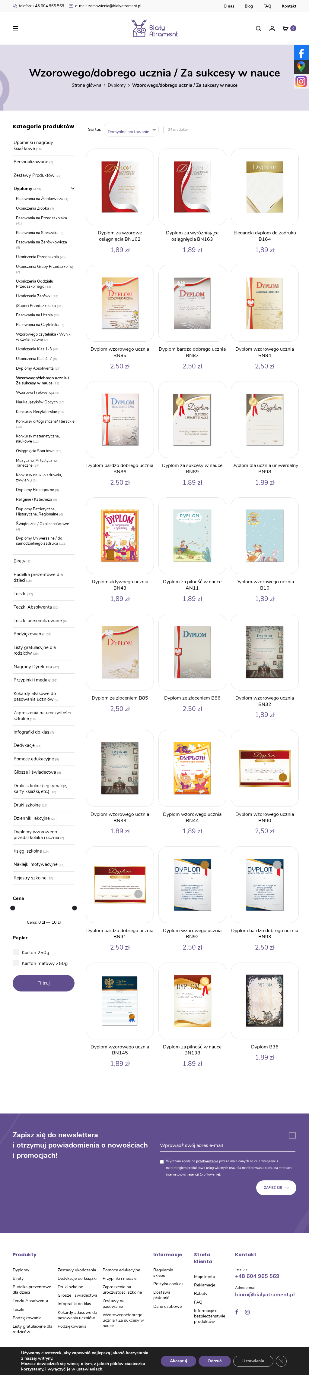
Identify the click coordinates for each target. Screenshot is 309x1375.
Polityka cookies (168, 1284)
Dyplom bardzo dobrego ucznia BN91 (119, 933)
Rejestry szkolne (30, 878)
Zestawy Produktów (34, 175)
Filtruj (43, 983)
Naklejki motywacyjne (36, 864)
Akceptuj (178, 1361)
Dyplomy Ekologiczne (35, 490)
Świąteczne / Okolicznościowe (42, 524)
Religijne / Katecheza (34, 499)
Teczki (20, 594)
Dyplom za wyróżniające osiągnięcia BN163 (192, 236)
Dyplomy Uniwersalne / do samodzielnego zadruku (39, 541)
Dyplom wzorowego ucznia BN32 (264, 701)
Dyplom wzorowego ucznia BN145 (120, 1050)
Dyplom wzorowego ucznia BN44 (192, 817)
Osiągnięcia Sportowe (35, 451)
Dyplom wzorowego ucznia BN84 (264, 352)
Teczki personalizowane (38, 621)
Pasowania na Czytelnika (37, 324)
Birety (19, 561)
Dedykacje (24, 745)
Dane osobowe (167, 1306)
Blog (249, 6)
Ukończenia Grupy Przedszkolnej (45, 266)
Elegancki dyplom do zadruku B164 (265, 236)
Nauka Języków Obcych (37, 402)
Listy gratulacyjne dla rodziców (35, 650)
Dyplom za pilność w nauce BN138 (192, 1050)
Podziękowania (29, 634)
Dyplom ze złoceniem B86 (192, 698)
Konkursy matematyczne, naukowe (38, 439)
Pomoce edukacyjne (34, 759)
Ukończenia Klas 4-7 (34, 359)
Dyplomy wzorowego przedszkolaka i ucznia (36, 835)
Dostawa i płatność (162, 1295)
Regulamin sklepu (163, 1272)
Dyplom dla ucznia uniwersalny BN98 (264, 468)
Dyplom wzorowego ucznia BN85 (120, 352)
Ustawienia (253, 1361)
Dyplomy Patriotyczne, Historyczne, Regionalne (37, 511)
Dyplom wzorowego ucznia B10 (264, 584)
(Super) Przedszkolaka (36, 306)
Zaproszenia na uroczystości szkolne (42, 716)
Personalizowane (31, 162)
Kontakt (289, 6)
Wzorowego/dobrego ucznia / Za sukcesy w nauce (42, 380)
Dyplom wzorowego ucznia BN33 (120, 817)
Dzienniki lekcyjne (32, 818)
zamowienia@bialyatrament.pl (108, 6)
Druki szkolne (27, 805)
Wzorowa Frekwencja (35, 392)
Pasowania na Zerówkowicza (41, 242)
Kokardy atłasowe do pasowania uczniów (35, 697)
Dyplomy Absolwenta (35, 368)
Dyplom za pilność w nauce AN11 (192, 584)
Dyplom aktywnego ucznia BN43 (120, 584)
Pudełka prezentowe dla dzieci (38, 578)
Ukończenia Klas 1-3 (34, 349)
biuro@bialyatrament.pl (265, 1294)
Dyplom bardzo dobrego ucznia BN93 (264, 933)
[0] (286, 28)
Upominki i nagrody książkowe (33, 145)
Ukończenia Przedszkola (37, 257)
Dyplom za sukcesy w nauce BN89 (192, 468)
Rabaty (200, 1293)
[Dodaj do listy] (146, 156)
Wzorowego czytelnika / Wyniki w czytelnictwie (44, 337)
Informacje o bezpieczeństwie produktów (209, 1316)
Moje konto (204, 1276)
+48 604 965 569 (41, 6)
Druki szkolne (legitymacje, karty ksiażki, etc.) (40, 789)
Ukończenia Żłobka (32, 208)
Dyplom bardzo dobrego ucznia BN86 (119, 468)
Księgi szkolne (28, 851)
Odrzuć (215, 1361)
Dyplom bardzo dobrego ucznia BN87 (192, 352)
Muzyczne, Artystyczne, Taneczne (37, 463)
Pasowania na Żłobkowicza (39, 199)
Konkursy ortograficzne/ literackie (45, 421)
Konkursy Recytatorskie (36, 412)
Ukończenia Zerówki (34, 296)
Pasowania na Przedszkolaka (41, 218)
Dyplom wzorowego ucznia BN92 (192, 933)
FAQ (267, 6)
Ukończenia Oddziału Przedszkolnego (34, 284)
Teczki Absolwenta (33, 607)
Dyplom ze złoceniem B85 (120, 698)
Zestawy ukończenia (77, 1270)
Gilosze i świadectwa (35, 772)
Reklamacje (204, 1285)
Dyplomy (117, 85)
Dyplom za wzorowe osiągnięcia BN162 (120, 236)
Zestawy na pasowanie (113, 1303)
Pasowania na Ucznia (34, 315)
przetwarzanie (207, 1161)
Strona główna (86, 85)
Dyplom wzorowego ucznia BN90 (264, 817)
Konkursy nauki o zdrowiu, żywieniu (39, 477)
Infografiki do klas (31, 732)
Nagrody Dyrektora (33, 667)
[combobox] (131, 130)
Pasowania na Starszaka (37, 233)
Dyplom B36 (265, 1047)
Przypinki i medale (32, 680)
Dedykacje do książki (77, 1278)
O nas (229, 6)
